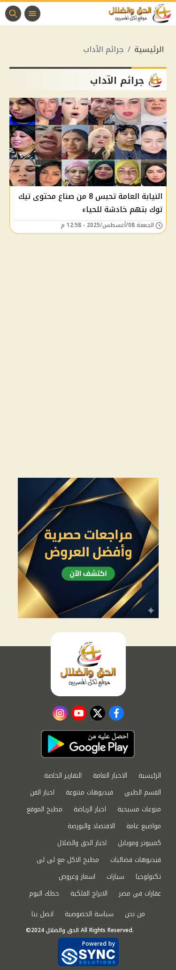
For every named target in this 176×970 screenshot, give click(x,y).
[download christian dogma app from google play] (88, 744)
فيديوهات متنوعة (89, 792)
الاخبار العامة (110, 775)
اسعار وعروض (77, 876)
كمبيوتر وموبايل (139, 843)
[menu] (32, 13)
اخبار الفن (42, 792)
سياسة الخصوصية (89, 914)
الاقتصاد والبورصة (91, 826)
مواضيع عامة (143, 826)
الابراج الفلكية (88, 893)
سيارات (115, 876)
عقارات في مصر (140, 893)
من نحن (135, 914)
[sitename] (88, 664)
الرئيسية (149, 49)
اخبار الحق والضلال (82, 843)
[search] (13, 13)
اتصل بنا (42, 914)
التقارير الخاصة (63, 775)
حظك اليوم (44, 893)
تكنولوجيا (148, 876)
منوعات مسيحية (139, 809)
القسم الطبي (142, 792)
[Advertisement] (88, 385)
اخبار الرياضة (90, 809)
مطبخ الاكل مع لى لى (68, 859)
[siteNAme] (142, 13)
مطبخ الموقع (44, 809)
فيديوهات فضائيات (135, 859)
